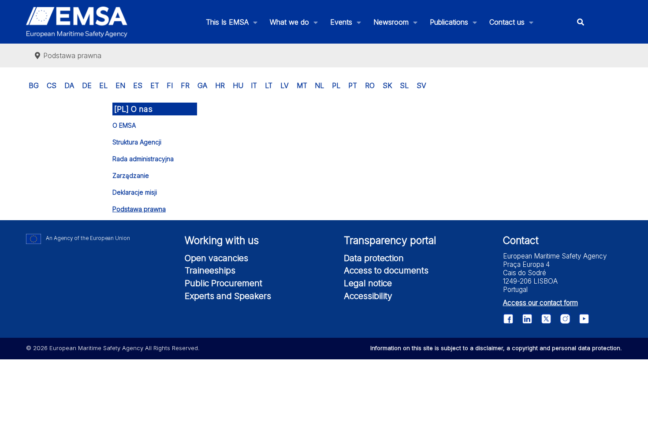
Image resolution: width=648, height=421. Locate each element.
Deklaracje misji (134, 192)
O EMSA (124, 125)
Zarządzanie (130, 175)
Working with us (222, 240)
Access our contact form (540, 303)
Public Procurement (223, 283)
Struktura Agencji (136, 142)
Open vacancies (216, 258)
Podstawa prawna (139, 209)
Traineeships (210, 270)
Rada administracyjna (143, 158)
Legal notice (368, 283)
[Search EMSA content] (580, 21)
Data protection (374, 258)
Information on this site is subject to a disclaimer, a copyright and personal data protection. (496, 347)
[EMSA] (76, 22)
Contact (521, 240)
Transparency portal (390, 240)
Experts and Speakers (228, 296)
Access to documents (386, 270)
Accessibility (368, 296)
